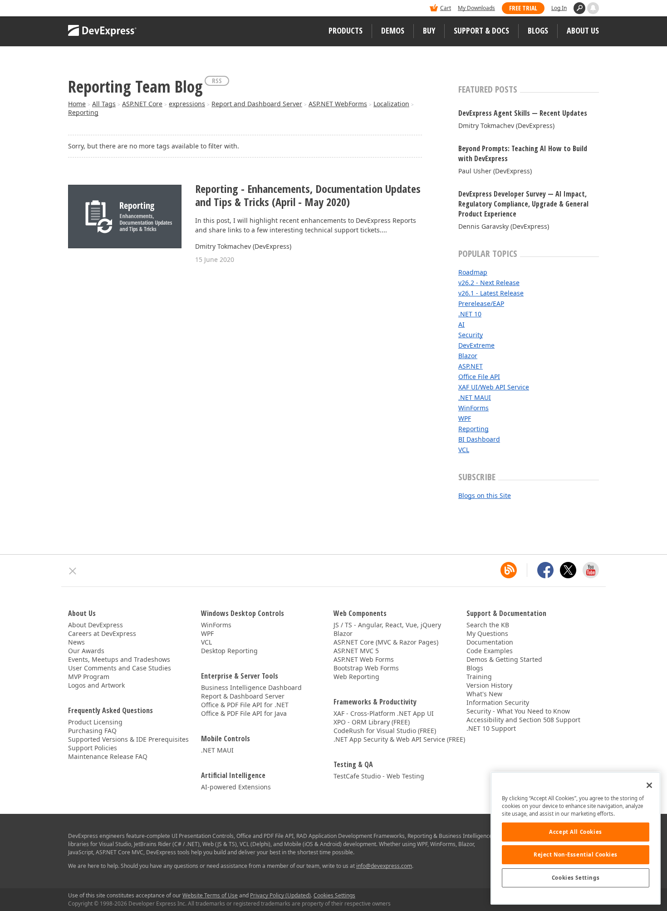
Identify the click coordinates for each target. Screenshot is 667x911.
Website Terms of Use (210, 895)
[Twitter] (568, 570)
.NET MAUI (474, 397)
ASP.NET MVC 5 (356, 650)
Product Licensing (95, 722)
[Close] (649, 785)
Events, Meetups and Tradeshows (119, 659)
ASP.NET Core (142, 103)
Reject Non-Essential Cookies (576, 854)
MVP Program (88, 676)
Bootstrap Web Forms (366, 668)
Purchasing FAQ (92, 730)
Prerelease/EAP (481, 303)
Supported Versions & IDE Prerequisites (128, 739)
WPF (464, 418)
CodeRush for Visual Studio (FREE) (385, 730)
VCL (463, 449)
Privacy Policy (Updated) (280, 895)
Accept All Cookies (575, 831)
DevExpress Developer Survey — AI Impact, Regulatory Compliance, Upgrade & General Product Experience (523, 204)
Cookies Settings (575, 877)
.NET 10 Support (491, 728)
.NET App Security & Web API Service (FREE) (399, 739)
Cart (445, 8)
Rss (217, 80)
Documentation (489, 642)
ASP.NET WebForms (338, 103)
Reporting (83, 112)
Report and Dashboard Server (256, 103)
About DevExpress (95, 624)
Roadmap (472, 272)
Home (77, 103)
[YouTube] (591, 570)
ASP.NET (470, 366)
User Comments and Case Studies (119, 668)
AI (461, 324)
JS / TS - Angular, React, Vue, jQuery (387, 624)
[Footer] (73, 571)
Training (479, 676)
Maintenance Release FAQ (107, 756)
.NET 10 (469, 314)
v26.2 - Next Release (489, 282)
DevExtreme (476, 345)
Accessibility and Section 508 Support (523, 719)
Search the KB (487, 624)
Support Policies (92, 748)
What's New (484, 693)
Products (346, 30)
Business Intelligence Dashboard (251, 687)
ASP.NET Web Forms (364, 659)
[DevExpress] (95, 8)
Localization (391, 103)
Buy (429, 30)
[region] (575, 838)
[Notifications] (593, 8)
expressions (187, 103)
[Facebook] (545, 570)
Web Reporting (356, 676)
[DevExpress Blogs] (508, 570)
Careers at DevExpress (102, 633)
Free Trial (523, 8)
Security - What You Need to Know (518, 711)
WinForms (473, 408)
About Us (583, 30)
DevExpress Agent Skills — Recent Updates (522, 113)
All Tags (104, 103)
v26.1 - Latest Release (491, 293)
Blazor (467, 355)
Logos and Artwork (96, 685)
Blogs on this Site (484, 495)
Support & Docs (481, 30)
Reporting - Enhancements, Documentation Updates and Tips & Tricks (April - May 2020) (308, 195)
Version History (489, 685)
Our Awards (86, 650)
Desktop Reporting (229, 650)
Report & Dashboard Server (242, 696)
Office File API (479, 376)
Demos (392, 30)
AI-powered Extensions (236, 787)
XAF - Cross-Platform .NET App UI (384, 713)
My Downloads (476, 8)
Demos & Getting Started (504, 659)
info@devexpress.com (384, 866)
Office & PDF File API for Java (244, 713)
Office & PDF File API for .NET (245, 704)
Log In (559, 8)
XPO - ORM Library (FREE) (372, 722)
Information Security (497, 702)
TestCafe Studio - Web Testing (379, 776)
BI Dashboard (479, 439)
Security (470, 334)
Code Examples (489, 650)
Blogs (538, 30)
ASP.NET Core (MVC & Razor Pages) (386, 642)
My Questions (487, 633)
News (76, 642)
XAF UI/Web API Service (493, 387)
